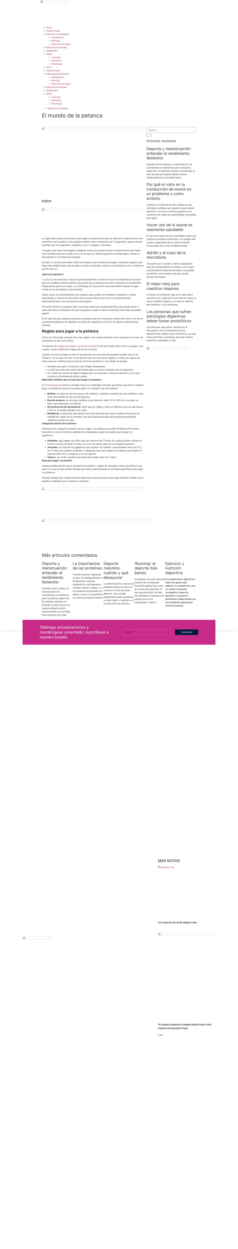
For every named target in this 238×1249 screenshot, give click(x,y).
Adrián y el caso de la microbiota (166, 255)
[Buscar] (149, 135)
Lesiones (56, 57)
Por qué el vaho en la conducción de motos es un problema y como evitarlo (169, 191)
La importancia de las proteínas (87, 566)
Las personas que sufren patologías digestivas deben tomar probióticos (169, 316)
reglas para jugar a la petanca (73, 346)
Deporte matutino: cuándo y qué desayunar (116, 570)
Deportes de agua (61, 44)
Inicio (49, 27)
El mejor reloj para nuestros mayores (163, 286)
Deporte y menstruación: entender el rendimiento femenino (169, 153)
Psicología (57, 63)
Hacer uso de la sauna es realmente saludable (169, 227)
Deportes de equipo (56, 47)
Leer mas (161, 926)
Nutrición (56, 60)
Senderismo (58, 37)
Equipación (52, 50)
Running (56, 40)
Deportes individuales (57, 34)
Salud (49, 54)
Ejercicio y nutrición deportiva (174, 568)
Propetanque (52, 385)
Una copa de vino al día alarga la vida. (177, 922)
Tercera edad (53, 30)
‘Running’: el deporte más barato (145, 568)
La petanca (47, 279)
